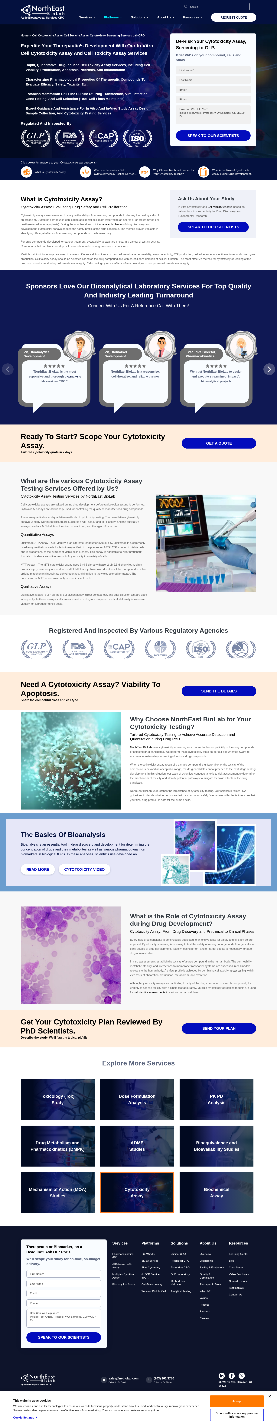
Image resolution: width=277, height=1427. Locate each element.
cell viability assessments (149, 992)
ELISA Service (150, 1260)
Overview (205, 1253)
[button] (8, 369)
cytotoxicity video (84, 869)
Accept (237, 1401)
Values (204, 1297)
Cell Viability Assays (220, 206)
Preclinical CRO (180, 1260)
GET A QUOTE (219, 443)
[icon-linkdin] (222, 1376)
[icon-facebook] (232, 1376)
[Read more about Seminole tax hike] (37, 661)
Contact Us (235, 1294)
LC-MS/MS (148, 1253)
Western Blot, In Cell (154, 1291)
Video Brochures (239, 1274)
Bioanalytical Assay (123, 1284)
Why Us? (205, 1291)
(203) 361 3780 (164, 1378)
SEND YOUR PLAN (219, 1028)
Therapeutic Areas (211, 1284)
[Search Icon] (186, 6)
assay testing (238, 970)
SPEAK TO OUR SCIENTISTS (213, 227)
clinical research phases (108, 224)
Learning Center (238, 1253)
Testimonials (236, 1287)
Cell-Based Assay (152, 1284)
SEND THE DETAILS (219, 691)
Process (204, 1304)
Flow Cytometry (151, 1267)
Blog (231, 1260)
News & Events (238, 1280)
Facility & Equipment (212, 1267)
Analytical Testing (181, 1291)
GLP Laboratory (180, 1274)
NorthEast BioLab (141, 747)
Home (24, 35)
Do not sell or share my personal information (237, 1415)
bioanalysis (73, 376)
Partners (205, 1311)
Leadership (206, 1260)
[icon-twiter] (242, 1376)
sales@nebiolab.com (123, 1378)
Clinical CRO (178, 1253)
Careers (204, 1318)
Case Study (236, 1267)
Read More (37, 869)
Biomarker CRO (180, 1267)
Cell (83, 65)
